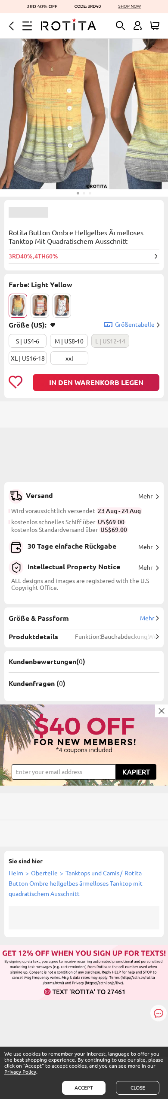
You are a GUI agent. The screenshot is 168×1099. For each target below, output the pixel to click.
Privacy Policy (20, 1072)
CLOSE (138, 1087)
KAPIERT (136, 772)
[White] (62, 306)
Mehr (145, 496)
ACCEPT (84, 1087)
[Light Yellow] (18, 306)
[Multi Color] (40, 306)
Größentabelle (135, 324)
